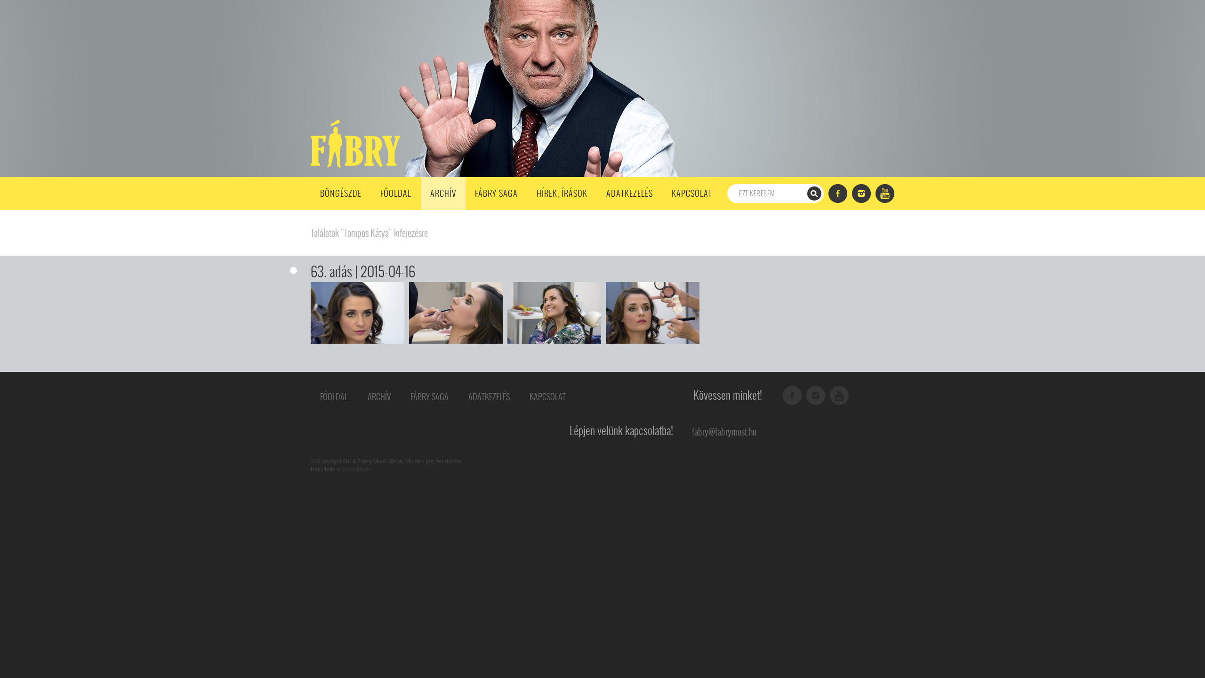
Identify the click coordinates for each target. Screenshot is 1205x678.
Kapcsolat (692, 193)
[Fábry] (354, 142)
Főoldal (395, 193)
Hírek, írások (562, 193)
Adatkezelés (629, 193)
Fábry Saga (496, 193)
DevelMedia (357, 469)
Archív (443, 193)
